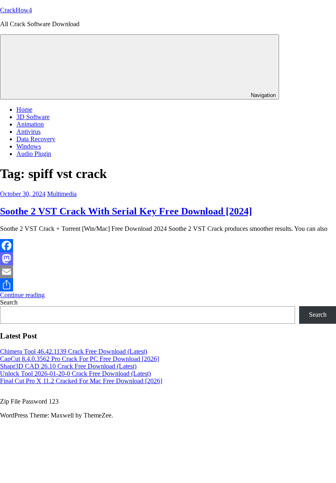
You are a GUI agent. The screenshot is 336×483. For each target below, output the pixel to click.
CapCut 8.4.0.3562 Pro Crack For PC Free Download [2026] (79, 358)
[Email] (168, 271)
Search (9, 302)
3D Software (33, 116)
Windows (28, 146)
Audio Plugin (33, 153)
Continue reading (22, 294)
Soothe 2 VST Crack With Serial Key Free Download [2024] (126, 211)
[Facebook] (168, 245)
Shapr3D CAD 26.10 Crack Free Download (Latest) (68, 366)
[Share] (168, 284)
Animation (30, 124)
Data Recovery (35, 138)
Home (24, 109)
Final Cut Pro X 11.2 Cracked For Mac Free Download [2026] (81, 380)
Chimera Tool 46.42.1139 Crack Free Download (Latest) (73, 351)
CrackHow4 (16, 10)
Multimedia (62, 193)
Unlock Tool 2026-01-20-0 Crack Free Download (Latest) (75, 373)
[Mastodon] (168, 258)
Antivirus (28, 131)
